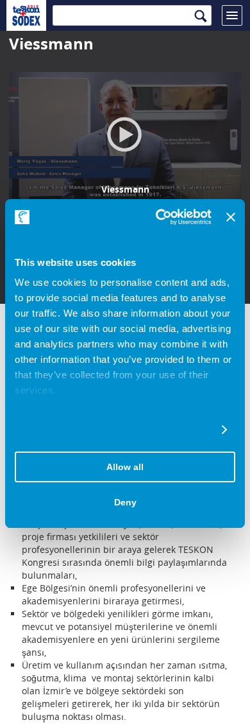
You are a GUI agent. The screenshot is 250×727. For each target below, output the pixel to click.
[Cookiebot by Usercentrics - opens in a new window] (159, 217)
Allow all (125, 467)
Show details (180, 430)
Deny (125, 502)
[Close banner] (230, 217)
